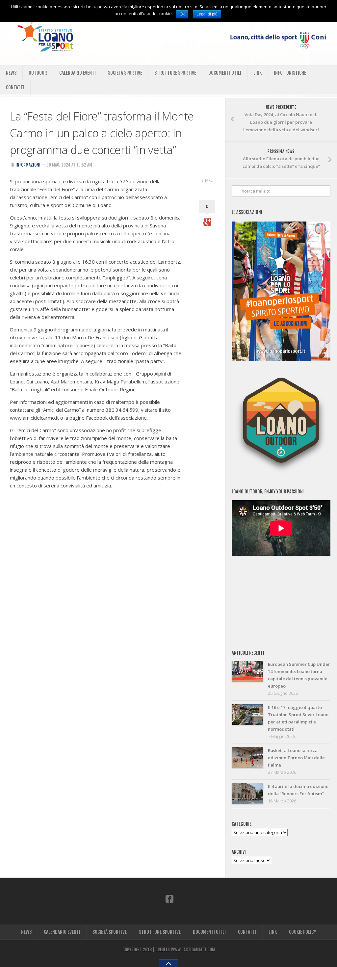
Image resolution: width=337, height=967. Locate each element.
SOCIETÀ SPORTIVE (125, 73)
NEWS (11, 73)
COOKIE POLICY (302, 932)
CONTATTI (15, 87)
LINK (257, 73)
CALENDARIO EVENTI (77, 73)
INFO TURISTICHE (290, 73)
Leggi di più (207, 14)
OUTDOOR (38, 73)
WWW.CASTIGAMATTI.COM (193, 949)
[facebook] (169, 898)
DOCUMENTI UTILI (224, 73)
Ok (182, 14)
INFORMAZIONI (27, 165)
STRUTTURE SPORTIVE (175, 73)
